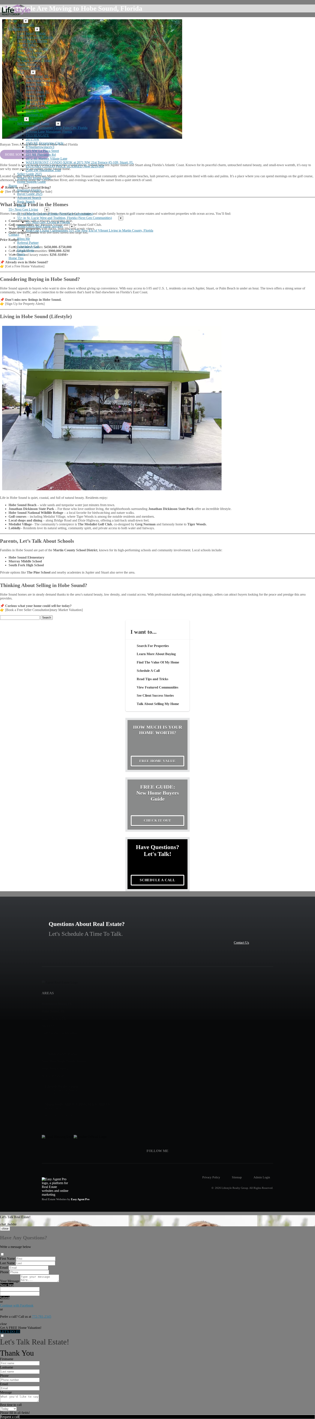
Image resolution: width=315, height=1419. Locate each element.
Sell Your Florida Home (33, 123)
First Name (7, 1258)
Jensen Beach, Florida (32, 41)
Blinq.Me (23, 239)
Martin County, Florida (32, 49)
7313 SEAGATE (37, 135)
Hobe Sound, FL (37, 76)
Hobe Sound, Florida (31, 33)
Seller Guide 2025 (29, 174)
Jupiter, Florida (27, 45)
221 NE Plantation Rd (41, 155)
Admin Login (262, 1177)
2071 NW (32, 139)
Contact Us (241, 942)
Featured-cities (18, 29)
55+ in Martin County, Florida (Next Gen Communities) (55, 214)
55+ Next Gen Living (23, 209)
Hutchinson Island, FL (41, 80)
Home (13, 20)
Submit (5, 1298)
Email (4, 1267)
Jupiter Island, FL (38, 92)
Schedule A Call (28, 246)
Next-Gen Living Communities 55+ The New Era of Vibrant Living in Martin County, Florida (89, 230)
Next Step (7, 1285)
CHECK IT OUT (157, 820)
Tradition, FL (35, 115)
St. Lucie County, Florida (34, 60)
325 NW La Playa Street (42, 151)
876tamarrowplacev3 (40, 147)
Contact (14, 234)
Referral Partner (28, 242)
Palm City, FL (35, 99)
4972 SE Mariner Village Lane (46, 158)
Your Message (9, 1281)
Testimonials (25, 25)
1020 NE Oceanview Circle (44, 143)
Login (21, 205)
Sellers (13, 119)
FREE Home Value (157, 761)
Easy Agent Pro (80, 1199)
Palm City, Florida (29, 52)
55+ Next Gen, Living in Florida (48, 222)
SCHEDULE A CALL (157, 880)
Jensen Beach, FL (38, 84)
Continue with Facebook (16, 1305)
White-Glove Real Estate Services (40, 226)
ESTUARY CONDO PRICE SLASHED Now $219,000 (65, 166)
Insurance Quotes (29, 190)
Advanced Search (29, 198)
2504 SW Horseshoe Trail (43, 170)
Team (21, 254)
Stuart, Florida (26, 64)
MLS (20, 72)
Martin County (36, 95)
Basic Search (26, 201)
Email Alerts (25, 250)
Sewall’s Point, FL (38, 103)
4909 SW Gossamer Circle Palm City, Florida (56, 128)
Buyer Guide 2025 (29, 194)
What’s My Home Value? (34, 178)
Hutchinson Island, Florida (35, 37)
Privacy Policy (211, 1177)
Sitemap (237, 1177)
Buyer (13, 186)
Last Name (7, 1263)
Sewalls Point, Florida (32, 56)
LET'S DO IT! (10, 1331)
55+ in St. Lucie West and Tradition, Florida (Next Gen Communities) (64, 218)
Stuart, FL (32, 111)
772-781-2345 (41, 1316)
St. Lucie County (37, 107)
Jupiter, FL (33, 88)
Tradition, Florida (29, 68)
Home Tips (16, 258)
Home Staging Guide (31, 181)
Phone (4, 1272)
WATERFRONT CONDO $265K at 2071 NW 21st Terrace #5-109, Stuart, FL (80, 162)
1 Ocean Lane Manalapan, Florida (49, 131)
